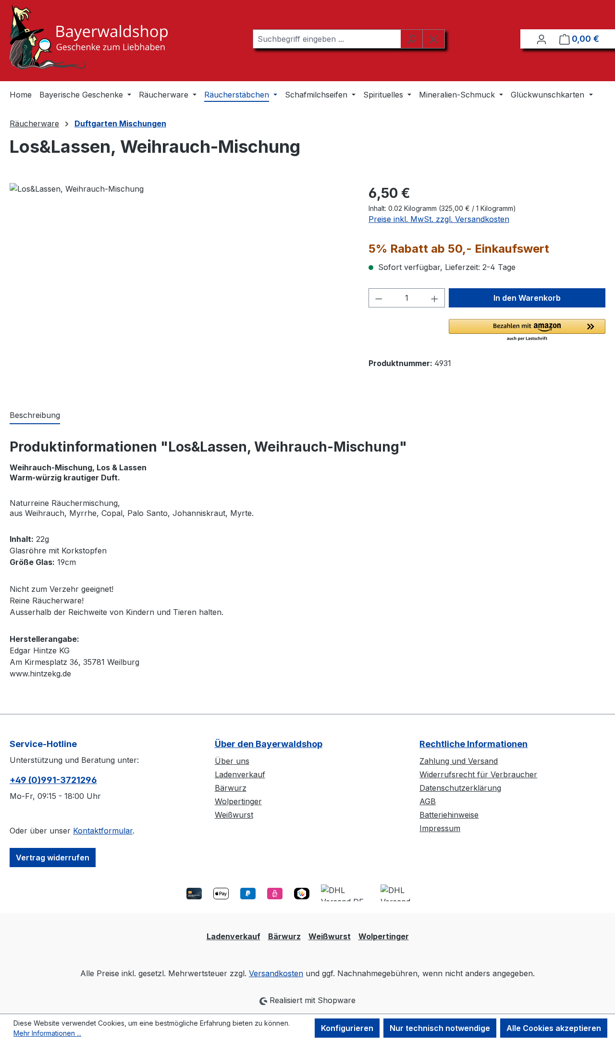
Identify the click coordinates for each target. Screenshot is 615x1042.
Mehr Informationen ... (47, 1033)
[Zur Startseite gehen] (89, 37)
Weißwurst (234, 815)
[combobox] (327, 39)
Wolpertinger (238, 801)
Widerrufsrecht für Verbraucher (478, 774)
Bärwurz (230, 788)
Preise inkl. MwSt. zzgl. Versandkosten (439, 219)
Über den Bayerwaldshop (268, 744)
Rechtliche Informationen (473, 744)
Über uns (232, 761)
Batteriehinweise (449, 815)
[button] (527, 330)
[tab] (35, 415)
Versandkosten (276, 973)
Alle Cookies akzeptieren (553, 1028)
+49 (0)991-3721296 (53, 780)
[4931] (179, 286)
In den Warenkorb (527, 298)
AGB (427, 801)
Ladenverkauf (240, 774)
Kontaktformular (103, 830)
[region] (179, 286)
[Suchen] (411, 39)
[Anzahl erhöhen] (435, 297)
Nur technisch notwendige (440, 1028)
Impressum (439, 828)
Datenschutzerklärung (460, 788)
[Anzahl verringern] (379, 297)
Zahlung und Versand (458, 761)
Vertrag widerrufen (52, 857)
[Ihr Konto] (541, 39)
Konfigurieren (347, 1028)
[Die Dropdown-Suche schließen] (433, 39)
